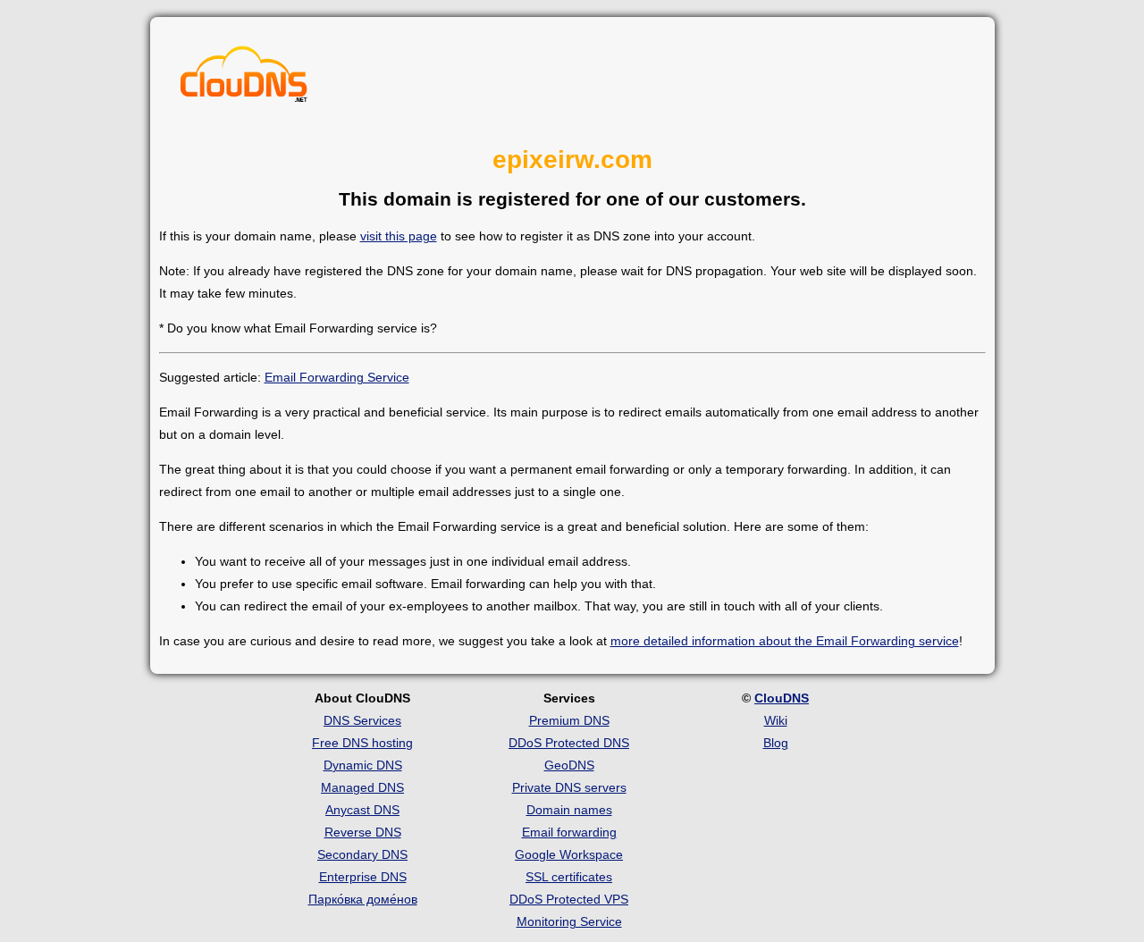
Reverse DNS (362, 832)
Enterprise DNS (363, 877)
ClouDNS (781, 698)
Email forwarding (569, 832)
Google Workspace (569, 854)
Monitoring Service (569, 921)
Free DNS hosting (362, 743)
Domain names (569, 810)
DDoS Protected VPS (568, 899)
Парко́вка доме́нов (362, 899)
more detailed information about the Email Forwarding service (784, 641)
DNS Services (362, 720)
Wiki (775, 720)
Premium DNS (569, 720)
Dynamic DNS (363, 765)
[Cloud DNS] (244, 79)
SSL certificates (569, 877)
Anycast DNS (362, 810)
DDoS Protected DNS (569, 743)
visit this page (398, 236)
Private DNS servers (569, 787)
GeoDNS (569, 765)
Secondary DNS (362, 854)
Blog (775, 743)
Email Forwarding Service (337, 377)
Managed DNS (362, 787)
